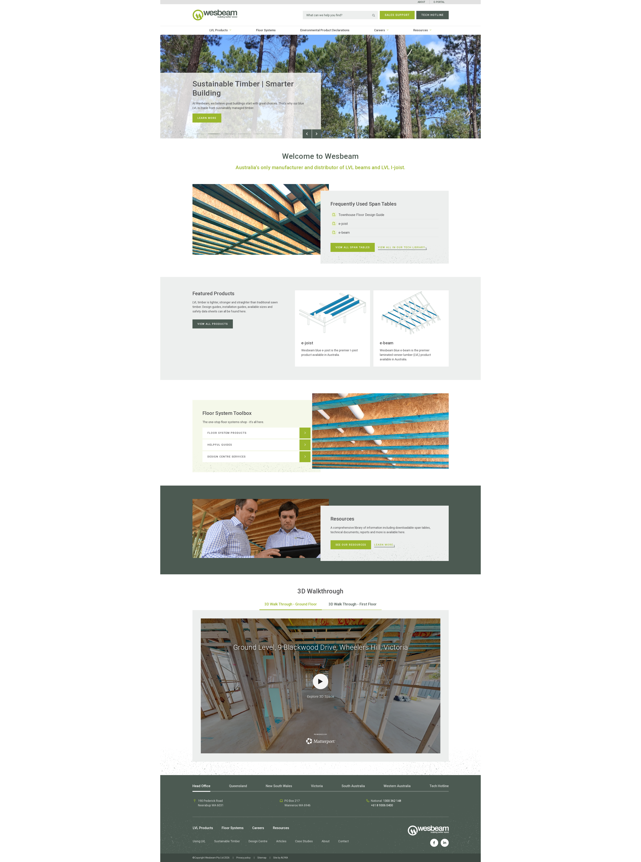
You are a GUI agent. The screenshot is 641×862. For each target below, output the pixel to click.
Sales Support (397, 15)
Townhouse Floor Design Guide (361, 215)
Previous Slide (307, 133)
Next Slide (316, 133)
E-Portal (439, 2)
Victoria (317, 786)
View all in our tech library (401, 247)
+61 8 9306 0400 (382, 805)
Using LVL (199, 841)
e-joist (343, 224)
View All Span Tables (353, 247)
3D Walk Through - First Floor (353, 604)
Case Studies (304, 841)
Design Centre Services (226, 456)
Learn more (206, 118)
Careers (379, 30)
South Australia (353, 786)
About (421, 2)
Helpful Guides (219, 444)
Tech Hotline (432, 15)
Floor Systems (266, 30)
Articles (281, 841)
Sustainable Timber (227, 841)
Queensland (238, 786)
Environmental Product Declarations (324, 30)
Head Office (201, 786)
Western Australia (397, 786)
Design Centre (258, 841)
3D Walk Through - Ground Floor (290, 604)
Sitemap (261, 857)
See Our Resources (351, 544)
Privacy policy (243, 857)
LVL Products (218, 30)
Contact (343, 841)
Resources (420, 30)
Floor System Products (227, 432)
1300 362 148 (392, 800)
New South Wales (279, 786)
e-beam (344, 233)
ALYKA (284, 857)
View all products (212, 323)
